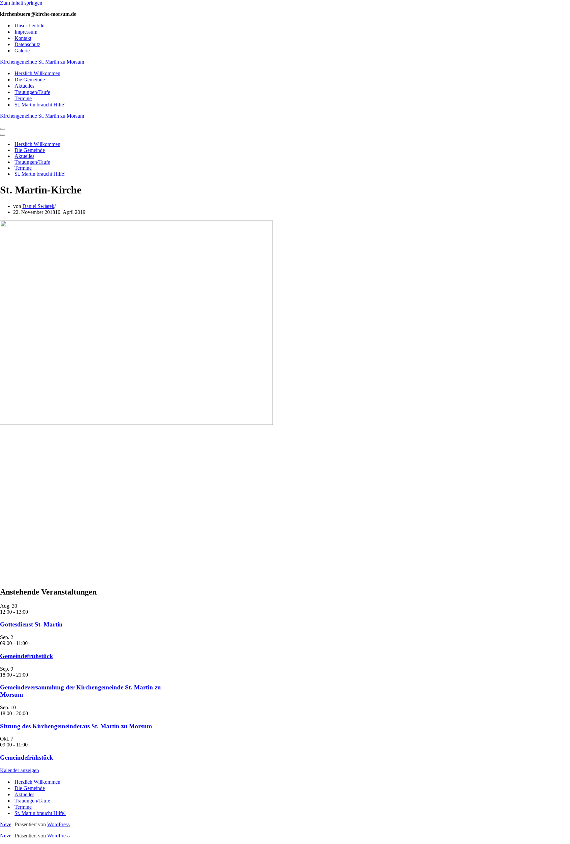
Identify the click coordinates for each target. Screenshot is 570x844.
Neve (5, 824)
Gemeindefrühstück (26, 656)
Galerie (22, 50)
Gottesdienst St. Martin (31, 624)
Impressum (26, 32)
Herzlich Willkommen (37, 73)
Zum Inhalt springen (21, 3)
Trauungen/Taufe (32, 92)
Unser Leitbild (30, 25)
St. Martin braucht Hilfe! (40, 104)
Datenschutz (27, 44)
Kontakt (23, 38)
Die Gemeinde (30, 79)
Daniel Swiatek (38, 206)
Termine (23, 98)
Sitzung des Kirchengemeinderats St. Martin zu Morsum (76, 726)
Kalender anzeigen (19, 770)
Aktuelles (24, 86)
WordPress (58, 824)
